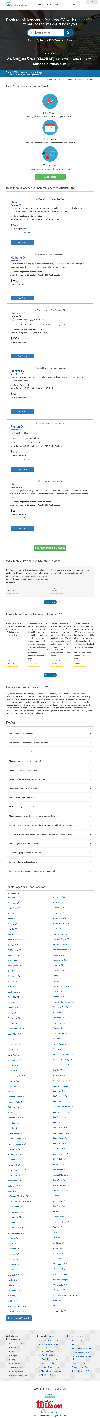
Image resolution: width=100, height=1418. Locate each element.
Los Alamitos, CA (15, 1290)
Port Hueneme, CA (60, 1049)
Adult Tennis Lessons (50, 1363)
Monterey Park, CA (61, 923)
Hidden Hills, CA (14, 1159)
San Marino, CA (59, 1117)
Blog (13, 1359)
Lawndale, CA (13, 1275)
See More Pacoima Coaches (50, 547)
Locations (68, 79)
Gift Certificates (17, 1343)
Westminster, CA (60, 1285)
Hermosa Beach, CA (16, 1154)
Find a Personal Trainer (81, 1367)
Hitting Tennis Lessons (50, 1367)
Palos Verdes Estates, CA (63, 1002)
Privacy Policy (17, 1371)
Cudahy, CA (12, 1039)
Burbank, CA (13, 987)
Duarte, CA (12, 1070)
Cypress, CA (13, 1049)
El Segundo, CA (14, 1086)
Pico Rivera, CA (59, 1023)
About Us (15, 1351)
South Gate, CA (59, 1180)
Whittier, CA (58, 1300)
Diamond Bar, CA (15, 1060)
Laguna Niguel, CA (15, 1228)
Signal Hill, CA (58, 1164)
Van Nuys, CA (58, 1243)
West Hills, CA (59, 1269)
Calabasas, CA (14, 992)
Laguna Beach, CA (15, 1212)
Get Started (50, 176)
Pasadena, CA (58, 1018)
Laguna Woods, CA (16, 1233)
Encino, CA (12, 1091)
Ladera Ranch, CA (15, 1207)
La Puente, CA (13, 1264)
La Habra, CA (13, 1238)
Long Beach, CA (14, 1285)
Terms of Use (16, 1368)
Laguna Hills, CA (14, 1217)
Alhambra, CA (13, 903)
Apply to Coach (52, 4)
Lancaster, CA (13, 1254)
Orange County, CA (61, 986)
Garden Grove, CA (15, 1118)
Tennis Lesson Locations (51, 1371)
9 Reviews (26, 232)
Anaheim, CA (13, 919)
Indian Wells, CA (14, 1180)
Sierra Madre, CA (60, 1159)
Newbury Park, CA (60, 934)
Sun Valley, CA (59, 1206)
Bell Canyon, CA (14, 950)
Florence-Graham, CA (17, 1097)
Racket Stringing (79, 1363)
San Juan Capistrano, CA (63, 1107)
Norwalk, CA (58, 965)
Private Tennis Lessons (50, 1340)
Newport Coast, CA (61, 944)
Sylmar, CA (57, 1211)
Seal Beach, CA (59, 1149)
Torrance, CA (58, 1227)
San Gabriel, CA (59, 1101)
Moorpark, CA (59, 928)
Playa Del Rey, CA (60, 1033)
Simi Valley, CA (59, 1169)
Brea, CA (11, 971)
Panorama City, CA (61, 1007)
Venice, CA (57, 1248)
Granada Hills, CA (15, 1133)
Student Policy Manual (20, 1375)
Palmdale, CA (58, 997)
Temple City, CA (59, 1217)
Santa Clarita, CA (60, 1128)
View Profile (22, 243)
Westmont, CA (59, 1290)
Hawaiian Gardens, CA (17, 1144)
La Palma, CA (13, 1259)
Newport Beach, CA (61, 939)
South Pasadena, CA (61, 1185)
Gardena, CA (13, 1112)
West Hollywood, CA (61, 1274)
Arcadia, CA (12, 924)
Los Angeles (79, 79)
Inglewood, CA (14, 1186)
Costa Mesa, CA (14, 1034)
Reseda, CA (57, 1070)
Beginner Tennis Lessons (51, 1351)
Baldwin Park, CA (15, 939)
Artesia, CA (12, 929)
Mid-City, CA (58, 902)
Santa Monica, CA (60, 1138)
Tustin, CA (57, 1232)
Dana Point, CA (14, 1055)
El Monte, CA (13, 1081)
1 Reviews (26, 518)
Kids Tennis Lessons (49, 1355)
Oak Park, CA (58, 970)
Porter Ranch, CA (60, 1044)
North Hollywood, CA (62, 949)
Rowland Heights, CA (61, 1080)
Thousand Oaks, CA (61, 1222)
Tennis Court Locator (81, 1340)
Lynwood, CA (13, 1296)
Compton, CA (13, 1023)
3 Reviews (26, 459)
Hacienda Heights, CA (17, 1139)
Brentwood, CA (14, 976)
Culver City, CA (14, 1044)
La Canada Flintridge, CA (18, 1196)
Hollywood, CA (14, 1165)
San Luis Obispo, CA (61, 1112)
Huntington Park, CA (16, 1175)
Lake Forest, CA (14, 1243)
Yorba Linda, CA (59, 1311)
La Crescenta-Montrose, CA (19, 1201)
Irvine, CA (12, 1191)
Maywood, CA (59, 897)
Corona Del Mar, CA (16, 1028)
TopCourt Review (48, 1375)
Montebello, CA (59, 918)
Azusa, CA (12, 934)
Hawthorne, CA (14, 1149)
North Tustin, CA (60, 960)
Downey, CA (13, 1065)
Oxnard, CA (58, 991)
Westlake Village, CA (61, 1279)
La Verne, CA (13, 1269)
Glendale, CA (13, 1123)
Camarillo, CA (13, 997)
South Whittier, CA (61, 1190)
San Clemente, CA (60, 1086)
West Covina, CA (60, 1264)
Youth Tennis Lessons (50, 1359)
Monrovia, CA (58, 913)
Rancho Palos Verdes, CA (63, 1054)
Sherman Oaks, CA (60, 1154)
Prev (47, 602)
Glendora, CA (13, 1128)
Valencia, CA (58, 1238)
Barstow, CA (13, 945)
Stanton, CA (58, 1196)
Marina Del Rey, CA (16, 1311)
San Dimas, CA (59, 1091)
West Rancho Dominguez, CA (65, 1295)
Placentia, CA (58, 1028)
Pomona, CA (58, 1038)
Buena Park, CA (14, 981)
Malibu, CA (12, 1301)
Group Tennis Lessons (81, 1352)
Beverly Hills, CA (14, 966)
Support (14, 1355)
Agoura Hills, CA (14, 898)
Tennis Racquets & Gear (82, 1371)
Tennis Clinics (77, 1344)
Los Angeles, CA (13, 893)
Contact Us (15, 1363)
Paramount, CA (59, 1012)
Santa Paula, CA (59, 1143)
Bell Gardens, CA (15, 960)
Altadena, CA (13, 913)
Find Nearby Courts (17, 1318)
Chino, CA (12, 1013)
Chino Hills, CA (14, 1018)
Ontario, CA (58, 976)
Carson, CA (12, 1002)
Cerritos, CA (13, 1008)
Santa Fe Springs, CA (61, 1133)
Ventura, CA (58, 1253)
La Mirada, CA (13, 1249)
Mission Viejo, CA (60, 908)
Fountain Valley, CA (16, 1102)
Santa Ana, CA (59, 1122)
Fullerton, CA (13, 1107)
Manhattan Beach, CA (17, 1306)
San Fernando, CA (60, 1096)
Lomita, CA (12, 1280)
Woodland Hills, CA (61, 1306)
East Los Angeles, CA (16, 1076)
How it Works (38, 4)
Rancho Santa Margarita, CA (64, 1059)
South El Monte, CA (61, 1175)
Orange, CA (57, 981)
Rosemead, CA (59, 1075)
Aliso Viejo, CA (14, 908)
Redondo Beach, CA (61, 1065)
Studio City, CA (59, 1201)
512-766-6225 (58, 1388)
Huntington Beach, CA (17, 1170)
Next (53, 602)
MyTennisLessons (53, 79)
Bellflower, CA (14, 955)
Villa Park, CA (58, 1258)
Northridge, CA (59, 955)
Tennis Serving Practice (81, 1348)
